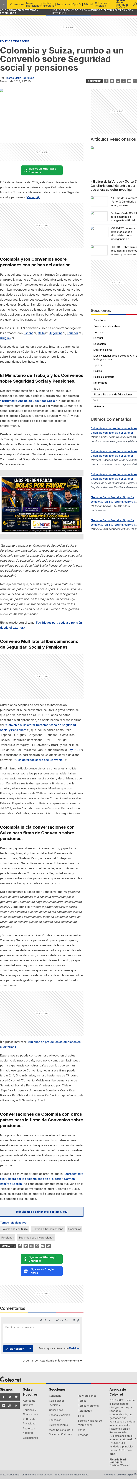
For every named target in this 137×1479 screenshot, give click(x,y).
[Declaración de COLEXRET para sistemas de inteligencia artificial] (99, 216)
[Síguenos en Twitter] (8, 1397)
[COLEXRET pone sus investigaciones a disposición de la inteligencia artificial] (99, 232)
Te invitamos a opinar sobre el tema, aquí (42, 1211)
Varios (81, 1429)
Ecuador (72, 333)
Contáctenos (30, 1437)
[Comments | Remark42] (41, 1341)
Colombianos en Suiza (14, 1228)
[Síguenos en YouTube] (8, 1405)
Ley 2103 (74, 750)
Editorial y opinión (59, 1414)
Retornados (63, 4)
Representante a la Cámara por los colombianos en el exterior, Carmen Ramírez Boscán (41, 1179)
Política (82, 1400)
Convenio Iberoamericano (48, 1228)
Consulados (17, 4)
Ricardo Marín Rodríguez (19, 77)
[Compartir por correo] (129, 81)
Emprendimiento (58, 1424)
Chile (41, 333)
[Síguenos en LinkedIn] (14, 1405)
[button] (135, 4)
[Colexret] (3, 4)
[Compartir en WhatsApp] (123, 81)
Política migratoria (48, 4)
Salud (81, 1415)
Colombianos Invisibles (102, 4)
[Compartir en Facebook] (106, 81)
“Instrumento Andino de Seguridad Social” (28, 401)
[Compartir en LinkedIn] (118, 81)
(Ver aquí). (33, 197)
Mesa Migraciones (33, 4)
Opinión (77, 4)
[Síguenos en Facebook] (2, 1397)
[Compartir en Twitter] (112, 81)
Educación (55, 1419)
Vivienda (83, 1434)
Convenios (74, 1228)
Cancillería (55, 1395)
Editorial (88, 4)
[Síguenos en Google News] (14, 1397)
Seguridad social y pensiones (36, 1237)
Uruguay (5, 338)
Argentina (55, 333)
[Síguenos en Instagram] (2, 1405)
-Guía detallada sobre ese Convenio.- (39, 760)
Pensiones (7, 1237)
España (28, 333)
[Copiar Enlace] (135, 81)
